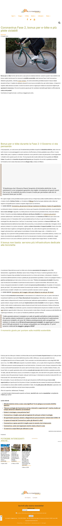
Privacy (1, 518)
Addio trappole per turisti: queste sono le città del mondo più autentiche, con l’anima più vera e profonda (5, 456)
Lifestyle (40, 16)
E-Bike (27, 16)
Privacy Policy (20, 523)
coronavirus (35, 438)
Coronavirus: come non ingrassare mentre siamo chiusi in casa (24, 426)
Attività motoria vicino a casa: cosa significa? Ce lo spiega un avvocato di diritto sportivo (30, 404)
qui (2, 310)
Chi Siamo (28, 497)
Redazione (3, 34)
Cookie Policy (27, 523)
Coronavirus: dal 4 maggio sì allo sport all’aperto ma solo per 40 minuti (33, 292)
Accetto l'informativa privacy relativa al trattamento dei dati (31, 513)
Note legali (43, 523)
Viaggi (20, 16)
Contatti (35, 497)
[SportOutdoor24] (31, 11)
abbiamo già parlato (49, 214)
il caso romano (21, 80)
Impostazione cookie (31, 501)
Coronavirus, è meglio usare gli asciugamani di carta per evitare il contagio (28, 415)
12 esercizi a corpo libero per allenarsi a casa (18, 428)
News (48, 16)
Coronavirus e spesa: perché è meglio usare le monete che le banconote (27, 423)
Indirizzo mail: (31, 508)
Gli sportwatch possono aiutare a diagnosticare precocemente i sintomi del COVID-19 (32, 417)
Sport (13, 16)
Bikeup (31, 201)
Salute (33, 16)
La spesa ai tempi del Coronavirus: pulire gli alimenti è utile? (23, 420)
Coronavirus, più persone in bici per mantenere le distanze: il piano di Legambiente (36, 206)
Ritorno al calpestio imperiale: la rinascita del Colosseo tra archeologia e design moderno (15, 456)
